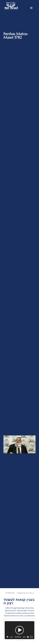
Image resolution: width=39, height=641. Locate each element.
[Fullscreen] (31, 637)
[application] (19, 630)
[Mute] (28, 637)
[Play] (7, 637)
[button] (31, 8)
